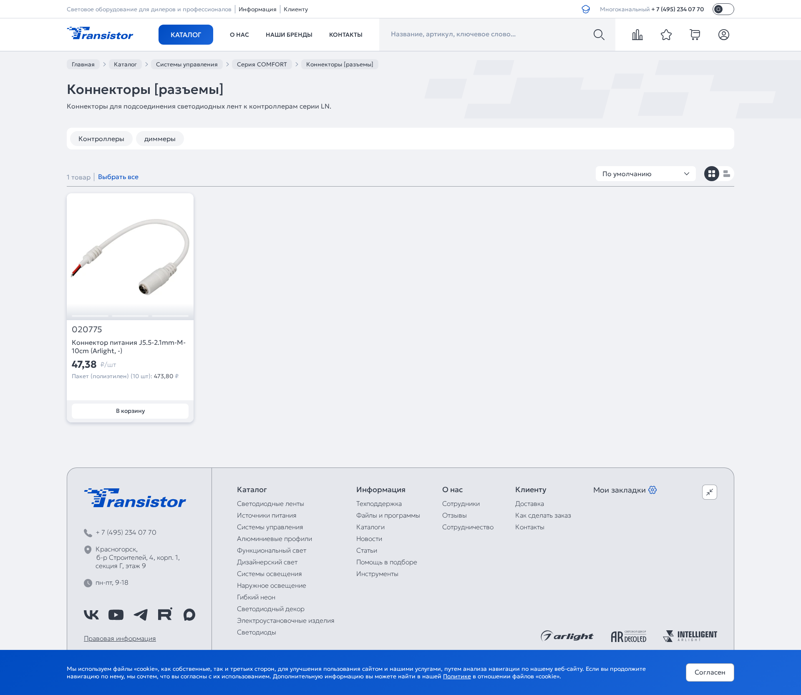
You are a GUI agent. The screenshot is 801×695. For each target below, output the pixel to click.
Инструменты (377, 573)
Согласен (710, 672)
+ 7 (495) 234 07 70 (677, 9)
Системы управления (270, 527)
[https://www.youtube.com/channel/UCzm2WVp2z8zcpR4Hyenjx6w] (115, 614)
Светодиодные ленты (270, 503)
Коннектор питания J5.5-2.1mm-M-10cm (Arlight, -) (129, 346)
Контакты (346, 34)
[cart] (695, 34)
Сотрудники (461, 503)
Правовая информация (120, 638)
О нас (239, 34)
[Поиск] (599, 34)
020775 (87, 329)
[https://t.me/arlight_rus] (140, 614)
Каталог (186, 34)
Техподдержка (379, 503)
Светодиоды (256, 632)
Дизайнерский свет (267, 562)
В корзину (130, 410)
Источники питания (267, 515)
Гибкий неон (256, 597)
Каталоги (370, 527)
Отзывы (454, 515)
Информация (258, 9)
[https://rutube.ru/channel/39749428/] (164, 614)
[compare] (637, 34)
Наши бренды (289, 34)
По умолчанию (627, 173)
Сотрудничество (468, 527)
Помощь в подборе (386, 562)
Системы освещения (269, 573)
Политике (457, 676)
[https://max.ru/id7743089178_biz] (189, 614)
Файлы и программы (388, 515)
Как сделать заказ (543, 515)
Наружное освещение (271, 585)
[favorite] (666, 34)
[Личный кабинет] (723, 34)
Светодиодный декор (271, 608)
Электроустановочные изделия (286, 620)
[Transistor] (100, 32)
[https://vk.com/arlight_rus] (91, 614)
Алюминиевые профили (274, 538)
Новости (369, 538)
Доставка (529, 503)
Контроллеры (101, 138)
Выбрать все (118, 176)
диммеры (160, 138)
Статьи (366, 550)
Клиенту (296, 9)
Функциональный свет (271, 550)
